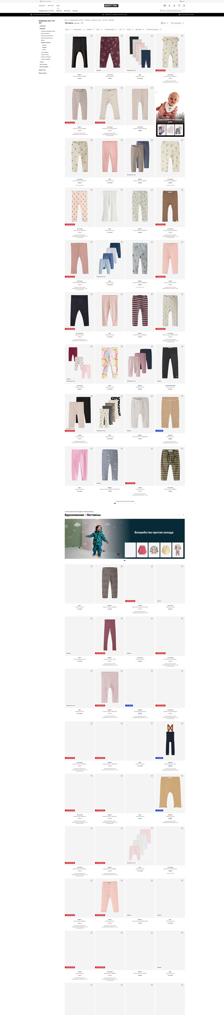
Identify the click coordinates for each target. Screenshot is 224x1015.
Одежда (87, 20)
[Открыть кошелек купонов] (164, 6)
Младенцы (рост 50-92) (76, 20)
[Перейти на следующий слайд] (183, 514)
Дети (58, 5)
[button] (164, 23)
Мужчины (51, 5)
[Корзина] (184, 6)
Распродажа (77, 29)
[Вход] (169, 6)
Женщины (42, 5)
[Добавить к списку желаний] (91, 36)
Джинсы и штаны (96, 20)
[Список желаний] (179, 6)
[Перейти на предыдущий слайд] (174, 514)
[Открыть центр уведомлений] (174, 5)
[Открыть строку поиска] (160, 10)
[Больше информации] (80, 81)
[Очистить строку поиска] (184, 10)
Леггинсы (111, 20)
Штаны (105, 20)
